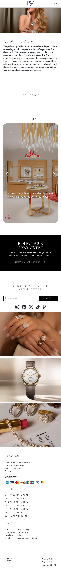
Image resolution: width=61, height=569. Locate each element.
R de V (20, 535)
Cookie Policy (48, 562)
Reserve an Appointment (28, 538)
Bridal (7, 538)
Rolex (7, 529)
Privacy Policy (48, 559)
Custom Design (24, 529)
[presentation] (7, 174)
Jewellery (9, 535)
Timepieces (10, 532)
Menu (56, 3)
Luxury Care (22, 532)
